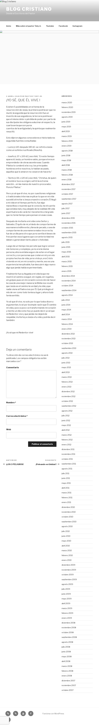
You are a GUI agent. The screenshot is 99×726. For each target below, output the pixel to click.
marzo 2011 (66, 493)
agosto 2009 (67, 584)
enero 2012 (66, 444)
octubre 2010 (67, 517)
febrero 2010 (67, 555)
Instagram (77, 26)
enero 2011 (66, 502)
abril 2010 (66, 546)
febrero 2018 (67, 175)
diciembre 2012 (68, 391)
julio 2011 (65, 473)
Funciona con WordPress (53, 713)
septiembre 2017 (69, 199)
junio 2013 (66, 363)
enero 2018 (66, 179)
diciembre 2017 (68, 184)
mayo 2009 (67, 599)
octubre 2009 (68, 574)
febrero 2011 (67, 497)
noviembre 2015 (69, 223)
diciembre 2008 (68, 623)
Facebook (63, 26)
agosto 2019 (67, 117)
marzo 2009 (67, 608)
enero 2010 (67, 560)
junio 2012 (66, 420)
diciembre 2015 (68, 218)
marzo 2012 (67, 435)
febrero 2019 (67, 141)
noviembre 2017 (68, 189)
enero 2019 (66, 146)
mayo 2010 (66, 541)
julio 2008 (66, 647)
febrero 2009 (67, 613)
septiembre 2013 (69, 348)
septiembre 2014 (69, 290)
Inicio (8, 26)
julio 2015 (66, 242)
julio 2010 (66, 531)
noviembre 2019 (69, 112)
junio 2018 (66, 155)
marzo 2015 (67, 261)
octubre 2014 (67, 285)
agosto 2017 (67, 204)
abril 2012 (66, 430)
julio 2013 (65, 358)
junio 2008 (66, 652)
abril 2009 (66, 603)
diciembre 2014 (68, 276)
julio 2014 (66, 300)
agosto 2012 (67, 411)
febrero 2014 (67, 324)
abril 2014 (66, 314)
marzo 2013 (67, 377)
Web (8, 429)
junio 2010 (66, 536)
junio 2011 (66, 478)
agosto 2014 (67, 295)
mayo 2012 (66, 425)
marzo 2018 (67, 170)
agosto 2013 (67, 353)
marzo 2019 (67, 136)
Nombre (11, 402)
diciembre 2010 (68, 507)
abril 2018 (66, 165)
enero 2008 (67, 676)
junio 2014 (66, 305)
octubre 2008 (68, 632)
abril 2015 (66, 256)
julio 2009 (66, 589)
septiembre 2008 (69, 637)
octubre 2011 (67, 459)
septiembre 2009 (69, 579)
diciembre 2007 (68, 680)
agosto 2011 (67, 469)
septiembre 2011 (69, 464)
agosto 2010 (67, 526)
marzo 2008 (67, 666)
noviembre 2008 (69, 627)
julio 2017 (65, 208)
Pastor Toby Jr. (33, 96)
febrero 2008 (67, 671)
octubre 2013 (67, 343)
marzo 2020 (67, 102)
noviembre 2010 (69, 512)
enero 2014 (66, 329)
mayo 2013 (66, 367)
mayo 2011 (66, 483)
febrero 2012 (67, 440)
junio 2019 (66, 122)
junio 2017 (66, 213)
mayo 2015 (66, 252)
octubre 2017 (67, 194)
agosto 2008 (67, 642)
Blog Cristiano (29, 9)
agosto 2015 (67, 237)
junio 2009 (66, 594)
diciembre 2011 (68, 449)
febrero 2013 (67, 382)
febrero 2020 (67, 107)
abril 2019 (66, 131)
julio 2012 (65, 415)
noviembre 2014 (69, 281)
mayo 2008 (67, 656)
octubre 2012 (67, 401)
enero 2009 (67, 618)
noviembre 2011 (68, 454)
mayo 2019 (66, 126)
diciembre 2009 (68, 565)
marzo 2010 (67, 550)
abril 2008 (66, 661)
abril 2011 (65, 488)
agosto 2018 (67, 151)
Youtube (50, 26)
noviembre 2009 (69, 570)
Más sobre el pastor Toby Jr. (28, 26)
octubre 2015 (67, 228)
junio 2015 (66, 247)
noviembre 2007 (69, 685)
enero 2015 (66, 271)
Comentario (12, 367)
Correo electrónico (17, 416)
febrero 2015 (67, 266)
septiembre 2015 (69, 232)
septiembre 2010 (69, 522)
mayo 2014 (66, 310)
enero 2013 (66, 387)
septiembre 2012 (69, 406)
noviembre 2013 (68, 338)
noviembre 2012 (68, 396)
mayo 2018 (66, 160)
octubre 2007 (67, 690)
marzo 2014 (67, 319)
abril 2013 (66, 372)
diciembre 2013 (68, 334)
